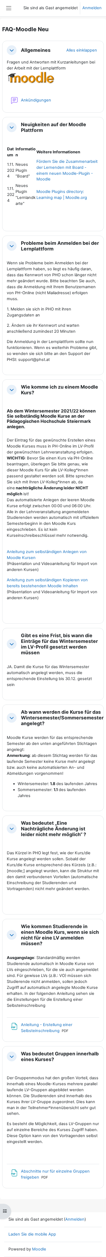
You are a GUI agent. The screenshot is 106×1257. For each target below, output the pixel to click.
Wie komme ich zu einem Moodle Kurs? (59, 389)
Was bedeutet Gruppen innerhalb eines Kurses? (60, 1056)
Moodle (39, 1249)
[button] (12, 50)
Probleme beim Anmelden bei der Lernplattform (60, 246)
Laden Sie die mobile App (32, 1234)
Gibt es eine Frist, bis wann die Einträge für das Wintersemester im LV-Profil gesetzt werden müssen (59, 644)
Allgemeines (36, 50)
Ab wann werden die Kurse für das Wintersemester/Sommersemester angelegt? (62, 717)
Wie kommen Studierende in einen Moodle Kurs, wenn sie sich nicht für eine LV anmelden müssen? (60, 934)
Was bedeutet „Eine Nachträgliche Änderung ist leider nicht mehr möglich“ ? (53, 828)
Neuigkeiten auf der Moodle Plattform (53, 127)
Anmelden (92, 7)
